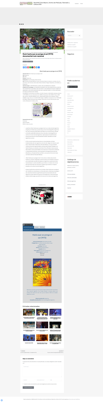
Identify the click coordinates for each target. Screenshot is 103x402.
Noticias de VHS (70, 146)
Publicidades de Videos (72, 150)
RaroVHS (24, 52)
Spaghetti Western (71, 128)
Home (81, 3)
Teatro (68, 126)
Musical (28, 52)
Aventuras (69, 102)
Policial (68, 122)
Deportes (69, 187)
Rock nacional (28, 59)
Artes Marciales (70, 100)
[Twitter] (21, 24)
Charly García (33, 58)
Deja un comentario (26, 58)
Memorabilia (70, 141)
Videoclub (69, 152)
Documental (42, 58)
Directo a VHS (70, 112)
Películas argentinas (71, 181)
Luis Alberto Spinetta (58, 58)
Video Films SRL (29, 124)
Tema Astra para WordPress (74, 399)
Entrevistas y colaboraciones (73, 139)
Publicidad (69, 148)
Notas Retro (69, 144)
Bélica (68, 104)
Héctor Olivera (52, 58)
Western (69, 131)
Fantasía (69, 116)
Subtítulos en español (71, 46)
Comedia (69, 110)
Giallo (68, 118)
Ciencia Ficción (70, 106)
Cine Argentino (70, 108)
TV (67, 133)
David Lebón (38, 58)
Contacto (77, 3)
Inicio (68, 93)
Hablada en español (71, 44)
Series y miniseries (71, 184)
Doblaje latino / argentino (72, 42)
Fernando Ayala (47, 58)
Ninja (68, 120)
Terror (68, 124)
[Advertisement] (51, 15)
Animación (69, 98)
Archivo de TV (70, 96)
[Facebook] (19, 24)
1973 (30, 58)
